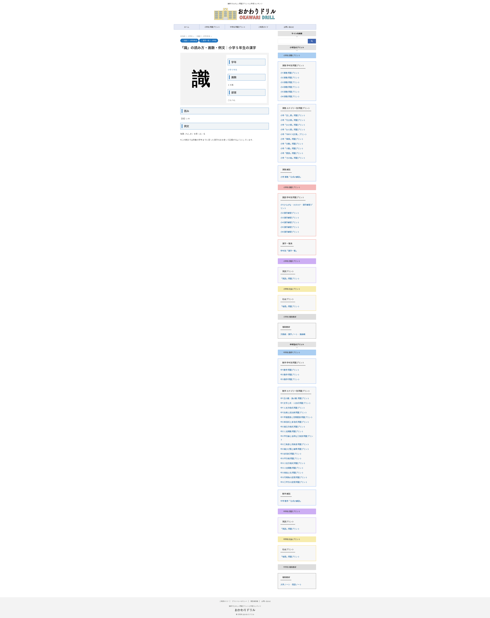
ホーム (186, 27)
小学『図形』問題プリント (291, 153)
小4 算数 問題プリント (290, 87)
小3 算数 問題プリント (290, 82)
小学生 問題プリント (212, 27)
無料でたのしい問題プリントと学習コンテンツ (245, 606)
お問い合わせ (289, 27)
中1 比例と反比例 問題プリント (293, 412)
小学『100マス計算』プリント (293, 134)
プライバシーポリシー (239, 601)
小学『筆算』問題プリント (291, 139)
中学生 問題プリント (237, 27)
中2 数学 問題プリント (290, 374)
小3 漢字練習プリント (289, 217)
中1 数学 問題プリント (289, 370)
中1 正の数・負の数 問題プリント (294, 398)
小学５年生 (232, 69)
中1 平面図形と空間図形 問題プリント (296, 417)
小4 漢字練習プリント (289, 222)
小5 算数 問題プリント (290, 92)
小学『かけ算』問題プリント (292, 125)
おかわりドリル (245, 609)
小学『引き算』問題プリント (292, 120)
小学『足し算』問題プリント (292, 115)
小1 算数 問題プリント (289, 73)
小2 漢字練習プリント (289, 213)
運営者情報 (254, 601)
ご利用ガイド (263, 27)
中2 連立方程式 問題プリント (292, 426)
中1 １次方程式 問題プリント (292, 408)
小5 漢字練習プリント (289, 227)
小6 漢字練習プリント (289, 232)
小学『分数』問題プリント (291, 143)
